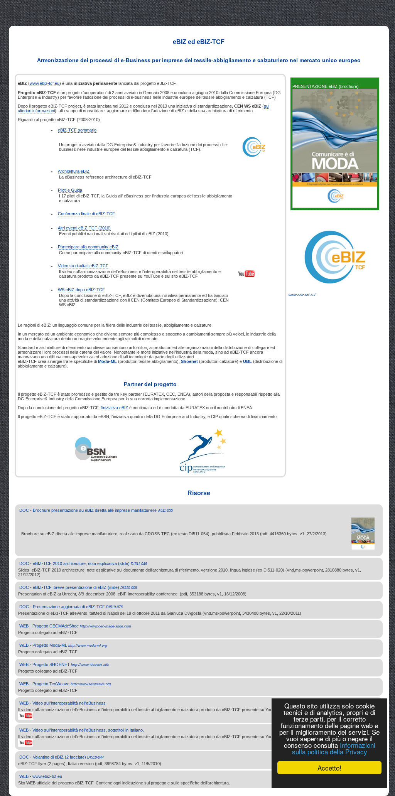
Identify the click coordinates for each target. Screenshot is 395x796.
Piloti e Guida (70, 190)
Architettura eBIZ (73, 171)
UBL (247, 361)
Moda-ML (107, 361)
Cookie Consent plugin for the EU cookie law (329, 781)
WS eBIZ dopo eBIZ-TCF (81, 289)
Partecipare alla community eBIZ (88, 247)
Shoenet (189, 361)
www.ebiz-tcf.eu (44, 83)
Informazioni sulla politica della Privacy (333, 748)
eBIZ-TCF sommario (77, 130)
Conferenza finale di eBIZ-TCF (86, 213)
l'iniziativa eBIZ (114, 407)
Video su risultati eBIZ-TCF (83, 265)
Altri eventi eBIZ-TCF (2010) (84, 228)
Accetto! (329, 767)
